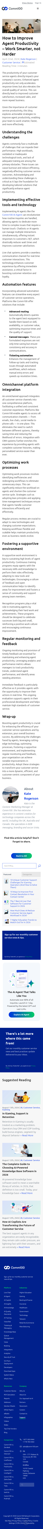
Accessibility (30, 1523)
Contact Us (23, 1413)
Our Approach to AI (26, 1398)
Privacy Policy (17, 1521)
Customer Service (11, 62)
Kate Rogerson (28, 59)
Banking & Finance (25, 1300)
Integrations (8, 1349)
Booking (7, 1346)
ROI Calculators (9, 1395)
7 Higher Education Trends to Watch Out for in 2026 (23, 921)
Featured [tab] (7, 874)
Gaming (22, 1296)
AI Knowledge (9, 1308)
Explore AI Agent (21, 1014)
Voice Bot (7, 1322)
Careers (22, 1410)
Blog (5, 1432)
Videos (6, 1421)
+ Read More (26, 1135)
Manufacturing (24, 1326)
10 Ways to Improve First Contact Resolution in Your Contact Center (22, 894)
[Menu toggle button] (38, 8)
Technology (23, 1315)
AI (21, 1107)
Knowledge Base (10, 1332)
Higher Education (25, 1292)
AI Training (7, 1318)
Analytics (7, 1353)
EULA (23, 1523)
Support (22, 1417)
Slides (6, 1425)
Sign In (38, 3)
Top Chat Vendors (10, 1429)
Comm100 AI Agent (12, 214)
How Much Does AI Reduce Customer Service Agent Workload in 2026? (22, 913)
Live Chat (7, 1292)
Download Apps (9, 1371)
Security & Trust (9, 1357)
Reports (7, 1398)
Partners (22, 1402)
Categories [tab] (27, 874)
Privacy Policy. (28, 956)
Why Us (22, 1391)
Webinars (7, 1402)
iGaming (6, 1109)
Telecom (22, 1319)
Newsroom (23, 1406)
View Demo (27, 3)
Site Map (8, 1521)
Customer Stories (10, 1391)
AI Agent (7, 1296)
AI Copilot (7, 1300)
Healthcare (23, 1308)
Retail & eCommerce (26, 1323)
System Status (9, 1375)
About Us (22, 1395)
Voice (6, 1342)
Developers (8, 1367)
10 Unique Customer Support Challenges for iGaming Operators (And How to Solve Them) (23, 883)
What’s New (8, 1379)
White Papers (8, 1410)
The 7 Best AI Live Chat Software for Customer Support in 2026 (20, 903)
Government (23, 1311)
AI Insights (7, 1304)
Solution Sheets (9, 1406)
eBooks (6, 1413)
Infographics (8, 1417)
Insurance (22, 1304)
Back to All (21, 856)
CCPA (18, 1523)
